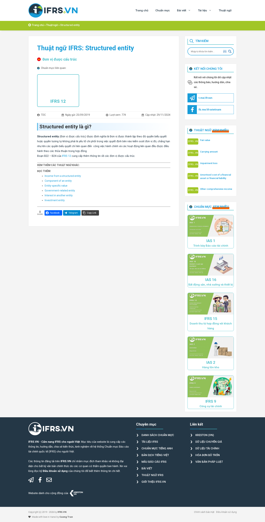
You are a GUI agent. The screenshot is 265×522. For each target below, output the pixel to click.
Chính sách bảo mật (204, 512)
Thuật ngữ (225, 10)
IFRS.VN (62, 512)
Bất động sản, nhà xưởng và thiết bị (210, 284)
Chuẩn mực (162, 10)
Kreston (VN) (204, 435)
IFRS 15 (210, 319)
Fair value (205, 140)
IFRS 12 (58, 101)
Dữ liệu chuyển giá (208, 441)
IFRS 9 (210, 401)
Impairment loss (208, 163)
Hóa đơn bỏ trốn (207, 455)
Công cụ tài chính (211, 406)
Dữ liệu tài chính (207, 448)
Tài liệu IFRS (150, 441)
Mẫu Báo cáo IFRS (154, 461)
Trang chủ (141, 10)
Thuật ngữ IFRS (152, 475)
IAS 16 (210, 280)
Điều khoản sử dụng (226, 512)
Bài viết (181, 10)
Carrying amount (209, 151)
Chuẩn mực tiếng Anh (157, 448)
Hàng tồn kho (210, 367)
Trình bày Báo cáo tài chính (210, 245)
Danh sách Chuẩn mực (158, 435)
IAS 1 (210, 241)
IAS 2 (210, 362)
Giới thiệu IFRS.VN (154, 481)
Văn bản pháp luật (209, 461)
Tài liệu (202, 10)
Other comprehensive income (216, 189)
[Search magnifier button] (229, 51)
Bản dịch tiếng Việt (155, 455)
